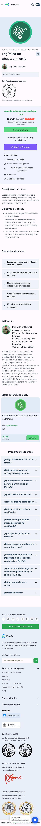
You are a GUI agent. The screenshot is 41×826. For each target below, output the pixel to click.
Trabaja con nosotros (11, 683)
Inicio (4, 50)
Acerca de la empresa (13, 668)
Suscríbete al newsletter (22, 626)
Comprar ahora (20, 129)
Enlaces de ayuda (11, 704)
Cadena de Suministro (29, 50)
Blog (4, 690)
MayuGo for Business (11, 672)
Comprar (32, 438)
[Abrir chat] (35, 820)
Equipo (5, 676)
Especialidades (13, 50)
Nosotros (6, 679)
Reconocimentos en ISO (12, 687)
